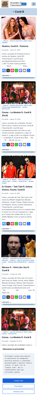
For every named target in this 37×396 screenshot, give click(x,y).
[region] (18, 371)
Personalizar (18, 386)
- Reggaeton (22, 181)
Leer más (6, 75)
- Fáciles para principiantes (17, 262)
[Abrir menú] (34, 4)
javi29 (6, 50)
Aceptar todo (18, 380)
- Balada (5, 258)
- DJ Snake (12, 179)
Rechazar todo (18, 391)
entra (23, 4)
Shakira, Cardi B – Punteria (15, 46)
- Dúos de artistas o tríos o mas (20, 41)
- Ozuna (24, 107)
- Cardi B (5, 41)
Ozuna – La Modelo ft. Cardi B (16, 337)
